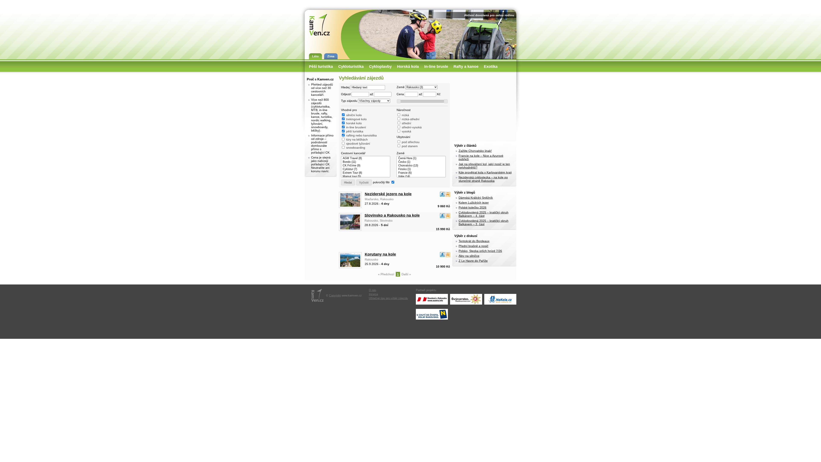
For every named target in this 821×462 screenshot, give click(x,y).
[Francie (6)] (421, 173)
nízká (405, 115)
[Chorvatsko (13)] (421, 165)
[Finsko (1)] (421, 169)
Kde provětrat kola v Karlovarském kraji (485, 172)
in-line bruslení (356, 127)
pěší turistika (354, 131)
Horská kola (408, 66)
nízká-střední (410, 119)
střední (406, 123)
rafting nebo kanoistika (361, 135)
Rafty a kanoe (465, 66)
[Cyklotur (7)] (365, 169)
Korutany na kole (380, 254)
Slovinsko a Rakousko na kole (392, 215)
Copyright (335, 295)
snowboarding (355, 147)
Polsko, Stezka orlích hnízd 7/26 (480, 251)
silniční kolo (354, 115)
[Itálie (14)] (421, 176)
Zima (330, 56)
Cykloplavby (380, 66)
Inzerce (373, 294)
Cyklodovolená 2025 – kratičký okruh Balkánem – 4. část (483, 214)
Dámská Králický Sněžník (476, 197)
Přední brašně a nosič (473, 246)
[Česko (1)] (421, 162)
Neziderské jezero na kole (388, 194)
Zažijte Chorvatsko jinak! (475, 151)
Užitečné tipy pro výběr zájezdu (388, 298)
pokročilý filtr (381, 182)
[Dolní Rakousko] (432, 314)
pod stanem (410, 146)
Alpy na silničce (469, 256)
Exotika (491, 66)
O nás (372, 290)
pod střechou (410, 142)
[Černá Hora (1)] (421, 158)
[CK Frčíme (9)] (365, 165)
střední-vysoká (412, 127)
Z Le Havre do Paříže (473, 260)
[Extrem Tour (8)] (365, 173)
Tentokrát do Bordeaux (474, 241)
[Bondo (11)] (365, 162)
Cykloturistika (351, 66)
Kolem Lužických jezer (474, 202)
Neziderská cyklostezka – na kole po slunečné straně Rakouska (483, 179)
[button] (348, 182)
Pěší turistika (321, 66)
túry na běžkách (357, 139)
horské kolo (354, 123)
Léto (315, 56)
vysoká (406, 131)
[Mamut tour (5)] (365, 176)
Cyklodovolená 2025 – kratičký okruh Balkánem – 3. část (483, 222)
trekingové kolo (356, 119)
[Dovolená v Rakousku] (432, 299)
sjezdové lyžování (358, 143)
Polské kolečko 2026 (472, 207)
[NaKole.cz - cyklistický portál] (500, 299)
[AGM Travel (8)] (365, 158)
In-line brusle (436, 66)
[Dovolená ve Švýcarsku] (466, 299)
